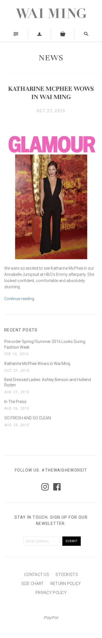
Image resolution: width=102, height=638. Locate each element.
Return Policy (65, 583)
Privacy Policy (51, 592)
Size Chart (32, 583)
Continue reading (19, 298)
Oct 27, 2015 (51, 111)
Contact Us (36, 574)
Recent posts (21, 330)
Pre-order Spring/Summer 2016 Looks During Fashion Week (44, 344)
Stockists (67, 574)
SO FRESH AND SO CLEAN (27, 418)
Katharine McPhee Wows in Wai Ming (51, 93)
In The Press (15, 401)
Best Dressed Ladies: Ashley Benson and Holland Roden (47, 382)
